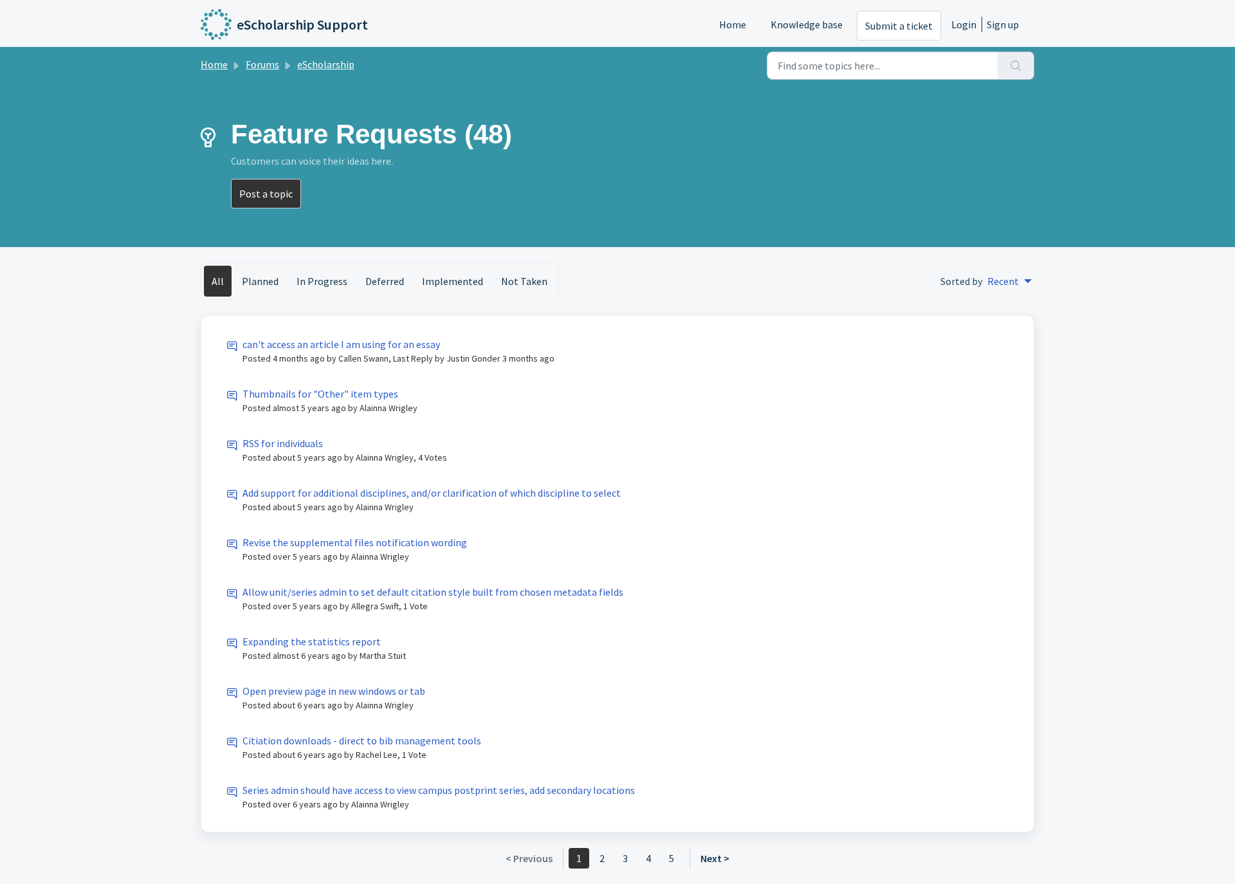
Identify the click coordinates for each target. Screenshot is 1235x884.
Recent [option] (1003, 281)
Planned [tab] (260, 281)
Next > (714, 858)
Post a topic (266, 193)
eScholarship (325, 64)
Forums (262, 64)
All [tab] (218, 281)
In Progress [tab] (322, 281)
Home (732, 24)
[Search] (1016, 65)
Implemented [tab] (452, 281)
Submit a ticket (899, 25)
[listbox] (1009, 281)
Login (963, 24)
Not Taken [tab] (524, 281)
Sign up (1003, 24)
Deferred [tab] (384, 281)
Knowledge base (807, 24)
